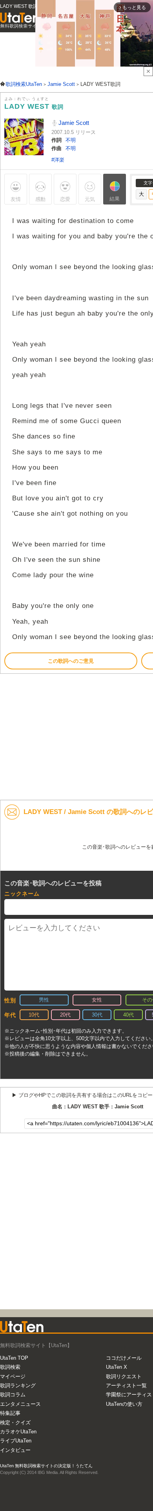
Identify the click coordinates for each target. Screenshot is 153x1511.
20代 (65, 1015)
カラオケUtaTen (18, 1432)
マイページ (13, 1376)
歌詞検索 (10, 1367)
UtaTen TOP (14, 1358)
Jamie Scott (73, 122)
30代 (97, 1015)
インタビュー (15, 1450)
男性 (44, 1000)
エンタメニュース (20, 1404)
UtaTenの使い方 (124, 1404)
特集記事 (10, 1413)
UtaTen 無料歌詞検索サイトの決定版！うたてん (46, 1465)
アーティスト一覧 (126, 1385)
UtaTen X (116, 1367)
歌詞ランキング (18, 1385)
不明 (71, 140)
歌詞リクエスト (124, 1376)
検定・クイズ (15, 1423)
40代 (128, 1015)
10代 (34, 1015)
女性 (97, 1000)
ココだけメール (124, 1358)
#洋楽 (57, 160)
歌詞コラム (13, 1395)
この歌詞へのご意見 (71, 661)
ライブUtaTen (15, 1441)
